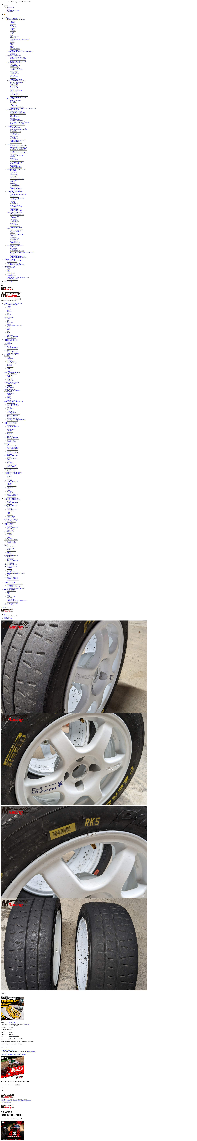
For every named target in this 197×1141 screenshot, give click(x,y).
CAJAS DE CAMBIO (15, 68)
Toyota (8, 327)
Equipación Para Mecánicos (13, 414)
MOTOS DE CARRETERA (17, 234)
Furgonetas (9, 570)
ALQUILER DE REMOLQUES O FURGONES (22, 252)
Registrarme (10, 11)
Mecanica (9, 457)
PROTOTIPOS (13, 174)
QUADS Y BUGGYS (15, 216)
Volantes (9, 396)
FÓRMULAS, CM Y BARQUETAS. (16, 169)
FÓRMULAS (13, 172)
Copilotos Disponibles (12, 347)
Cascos (8, 410)
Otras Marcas (10, 335)
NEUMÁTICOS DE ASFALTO (12, 372)
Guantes (9, 407)
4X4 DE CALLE (14, 217)
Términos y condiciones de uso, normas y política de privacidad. (16, 1100)
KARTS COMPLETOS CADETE (18, 147)
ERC (8, 270)
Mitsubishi (9, 311)
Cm (8, 477)
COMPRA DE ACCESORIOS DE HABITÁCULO (23, 108)
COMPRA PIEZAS (15, 244)
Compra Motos (10, 562)
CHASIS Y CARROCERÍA (17, 179)
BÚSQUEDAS (13, 54)
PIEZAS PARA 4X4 (9, 531)
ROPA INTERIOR (14, 116)
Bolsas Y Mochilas (11, 412)
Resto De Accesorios (12, 400)
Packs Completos (11, 403)
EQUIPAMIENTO (14, 238)
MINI (11, 44)
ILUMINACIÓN (14, 76)
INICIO (6, 17)
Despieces (9, 556)
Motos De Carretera (11, 551)
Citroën (8, 307)
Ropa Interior (10, 408)
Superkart (9, 451)
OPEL (11, 35)
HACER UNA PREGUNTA (8, 1050)
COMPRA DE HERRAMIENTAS (18, 257)
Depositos (9, 365)
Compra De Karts (11, 469)
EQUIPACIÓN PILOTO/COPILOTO (13, 401)
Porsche (9, 314)
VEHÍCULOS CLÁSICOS (10, 422)
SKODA (12, 32)
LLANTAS (13, 78)
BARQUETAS (13, 170)
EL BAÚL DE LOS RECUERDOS (15, 264)
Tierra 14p (9, 385)
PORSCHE (13, 31)
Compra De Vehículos (12, 578)
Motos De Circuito (11, 546)
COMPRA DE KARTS (15, 166)
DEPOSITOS (13, 72)
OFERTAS (12, 53)
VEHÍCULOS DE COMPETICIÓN (16, 20)
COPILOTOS (7, 346)
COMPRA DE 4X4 (15, 226)
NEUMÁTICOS (14, 139)
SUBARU (12, 28)
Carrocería (9, 364)
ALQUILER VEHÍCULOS (10, 339)
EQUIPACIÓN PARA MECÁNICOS (19, 122)
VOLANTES (13, 103)
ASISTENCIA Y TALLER (10, 564)
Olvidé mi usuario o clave (13, 10)
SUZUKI (12, 42)
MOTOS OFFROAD (15, 231)
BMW (11, 25)
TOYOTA (12, 40)
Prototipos (9, 479)
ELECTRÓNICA (14, 67)
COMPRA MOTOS (15, 242)
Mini (8, 331)
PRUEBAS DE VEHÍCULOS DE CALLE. (18, 277)
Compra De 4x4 (11, 541)
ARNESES (12, 101)
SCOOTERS (13, 235)
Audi (8, 333)
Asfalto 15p (9, 376)
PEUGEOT (13, 21)
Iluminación (10, 369)
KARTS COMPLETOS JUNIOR (18, 148)
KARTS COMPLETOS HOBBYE (18, 152)
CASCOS (12, 118)
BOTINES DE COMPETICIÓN (18, 114)
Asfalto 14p (9, 375)
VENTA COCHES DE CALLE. (15, 260)
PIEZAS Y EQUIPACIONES (11, 455)
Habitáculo (9, 433)
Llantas (8, 371)
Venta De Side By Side (12, 527)
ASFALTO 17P (14, 87)
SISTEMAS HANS (15, 119)
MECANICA (13, 154)
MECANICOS (7, 350)
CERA (8, 271)
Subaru (8, 318)
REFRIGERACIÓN (15, 65)
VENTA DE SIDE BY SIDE (17, 215)
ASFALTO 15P (14, 85)
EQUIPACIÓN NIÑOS (16, 162)
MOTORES (13, 64)
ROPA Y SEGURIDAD (13, 109)
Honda (8, 329)
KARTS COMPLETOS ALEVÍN (18, 145)
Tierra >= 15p (10, 386)
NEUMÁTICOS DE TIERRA (11, 382)
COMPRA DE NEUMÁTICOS (18, 97)
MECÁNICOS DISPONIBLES (18, 60)
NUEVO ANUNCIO (6, 607)
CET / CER (10, 274)
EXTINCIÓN (13, 105)
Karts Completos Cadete (13, 447)
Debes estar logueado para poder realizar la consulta (13, 1054)
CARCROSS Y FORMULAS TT (12, 499)
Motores (9, 357)
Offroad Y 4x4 (10, 387)
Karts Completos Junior (12, 448)
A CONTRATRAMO (12, 280)
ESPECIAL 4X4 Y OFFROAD (14, 212)
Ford (8, 313)
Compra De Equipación (12, 421)
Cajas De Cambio (11, 361)
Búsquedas (9, 343)
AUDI (11, 47)
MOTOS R (12, 233)
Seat (8, 320)
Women (15, 1036)
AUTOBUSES (13, 248)
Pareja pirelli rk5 (8, 618)
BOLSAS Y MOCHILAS (16, 121)
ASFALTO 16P (14, 86)
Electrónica (9, 360)
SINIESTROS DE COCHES (14, 263)
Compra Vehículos (11, 495)
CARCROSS (13, 192)
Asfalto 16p (9, 378)
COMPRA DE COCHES (16, 50)
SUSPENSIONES (14, 73)
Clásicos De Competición (13, 426)
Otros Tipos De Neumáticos (13, 390)
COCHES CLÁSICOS (12, 126)
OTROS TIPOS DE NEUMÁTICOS (19, 96)
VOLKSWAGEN (14, 36)
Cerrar (5, 6)
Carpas (8, 574)
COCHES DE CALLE (9, 259)
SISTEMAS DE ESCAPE (16, 69)
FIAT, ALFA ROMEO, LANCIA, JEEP (20, 39)
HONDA (12, 43)
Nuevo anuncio (10, 7)
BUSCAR (18, 299)
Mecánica (9, 483)
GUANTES (13, 115)
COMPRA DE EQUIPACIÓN (17, 125)
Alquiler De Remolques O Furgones (15, 573)
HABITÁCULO (11, 98)
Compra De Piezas (11, 416)
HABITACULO (8, 392)
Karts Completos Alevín (12, 445)
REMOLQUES (14, 165)
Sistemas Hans (10, 411)
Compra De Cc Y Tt (12, 520)
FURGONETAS (14, 249)
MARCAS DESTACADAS (11, 304)
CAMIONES (13, 246)
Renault (9, 309)
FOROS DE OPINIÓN (9, 266)
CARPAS (12, 253)
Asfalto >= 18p (10, 380)
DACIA (12, 46)
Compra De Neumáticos (13, 418)
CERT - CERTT (11, 273)
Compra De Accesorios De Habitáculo (16, 419)
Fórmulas (9, 476)
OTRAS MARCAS (15, 49)
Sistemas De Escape (12, 362)
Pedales (8, 397)
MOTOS (9, 228)
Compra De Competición (13, 439)
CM (11, 173)
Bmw (8, 310)
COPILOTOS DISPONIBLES (17, 57)
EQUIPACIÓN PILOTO (16, 206)
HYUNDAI (13, 38)
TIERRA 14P (13, 91)
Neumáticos (10, 436)
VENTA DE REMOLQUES (17, 251)
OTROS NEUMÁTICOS (10, 389)
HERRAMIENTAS (15, 255)
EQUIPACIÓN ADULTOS (17, 161)
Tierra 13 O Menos (11, 383)
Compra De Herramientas (13, 580)
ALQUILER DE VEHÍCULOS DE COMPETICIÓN (20, 51)
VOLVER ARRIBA (6, 1102)
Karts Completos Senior (12, 450)
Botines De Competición (13, 405)
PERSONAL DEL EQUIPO (14, 55)
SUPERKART (13, 151)
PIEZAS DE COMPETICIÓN (14, 62)
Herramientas (10, 576)
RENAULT (13, 24)
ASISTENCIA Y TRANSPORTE (15, 245)
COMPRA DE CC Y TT (16, 209)
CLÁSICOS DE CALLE (16, 127)
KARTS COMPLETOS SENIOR (18, 150)
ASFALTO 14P (14, 83)
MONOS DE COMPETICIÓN (17, 112)
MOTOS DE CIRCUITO (16, 230)
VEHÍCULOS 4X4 (8, 524)
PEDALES (12, 104)
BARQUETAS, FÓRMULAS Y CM (13, 472)
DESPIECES (13, 237)
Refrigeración (10, 358)
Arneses (9, 394)
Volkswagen (10, 322)
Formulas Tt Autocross (12, 502)
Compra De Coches (11, 338)
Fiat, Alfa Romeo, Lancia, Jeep (14, 325)
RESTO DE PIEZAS (15, 163)
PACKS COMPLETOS (16, 111)
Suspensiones (10, 367)
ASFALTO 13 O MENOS (16, 82)
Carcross (9, 501)
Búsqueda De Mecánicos (13, 353)
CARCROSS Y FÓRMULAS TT (15, 191)
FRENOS (12, 75)
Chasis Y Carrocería (11, 486)
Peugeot (9, 306)
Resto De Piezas (11, 466)
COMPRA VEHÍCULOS (16, 188)
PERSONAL (7, 344)
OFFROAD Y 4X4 (14, 94)
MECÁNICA (13, 176)
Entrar (8, 9)
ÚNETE (17, 1085)
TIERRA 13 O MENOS (16, 90)
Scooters (9, 552)
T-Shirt (10, 1036)
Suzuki (8, 328)
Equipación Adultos (11, 463)
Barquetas (9, 475)
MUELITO (12, 1022)
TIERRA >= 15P (14, 93)
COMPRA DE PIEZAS (16, 79)
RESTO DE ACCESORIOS (17, 107)
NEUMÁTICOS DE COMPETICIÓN (16, 80)
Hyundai (9, 324)
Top (18, 1036)
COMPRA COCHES (12, 262)
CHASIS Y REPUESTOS (16, 155)
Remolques (9, 454)
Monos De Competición (12, 404)
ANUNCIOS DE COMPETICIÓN (12, 18)
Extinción (9, 398)
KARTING (9, 144)
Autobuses (9, 569)
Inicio (5, 614)
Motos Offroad (10, 548)
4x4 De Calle (10, 530)
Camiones (9, 567)
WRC (8, 269)
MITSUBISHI (13, 26)
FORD (11, 29)
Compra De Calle (11, 440)
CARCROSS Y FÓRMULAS (11, 498)
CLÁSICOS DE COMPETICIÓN (18, 129)
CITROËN (12, 22)
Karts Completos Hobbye (13, 452)
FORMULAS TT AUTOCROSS (18, 194)
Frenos (8, 368)
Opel (8, 321)
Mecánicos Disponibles (12, 351)
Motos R (9, 549)
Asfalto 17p (9, 379)
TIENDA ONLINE (8, 281)
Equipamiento (10, 558)
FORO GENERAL (11, 267)
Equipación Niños (11, 465)
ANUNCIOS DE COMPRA (11, 336)
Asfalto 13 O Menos (12, 374)
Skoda (8, 315)
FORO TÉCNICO (11, 275)
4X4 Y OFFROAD (8, 523)
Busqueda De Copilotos (12, 349)
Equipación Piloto (11, 517)
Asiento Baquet (10, 393)
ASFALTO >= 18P (14, 89)
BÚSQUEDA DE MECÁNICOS (18, 61)
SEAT (11, 33)
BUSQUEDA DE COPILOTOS (18, 58)
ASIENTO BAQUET (15, 100)
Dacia (8, 332)
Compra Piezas (10, 563)
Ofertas (8, 342)
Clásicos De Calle (11, 425)
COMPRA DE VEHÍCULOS (17, 256)
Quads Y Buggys (11, 528)
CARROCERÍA (14, 71)
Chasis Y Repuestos (11, 458)
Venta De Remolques (12, 571)
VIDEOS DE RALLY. (12, 278)
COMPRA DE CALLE (15, 141)
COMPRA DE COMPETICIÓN (18, 140)
